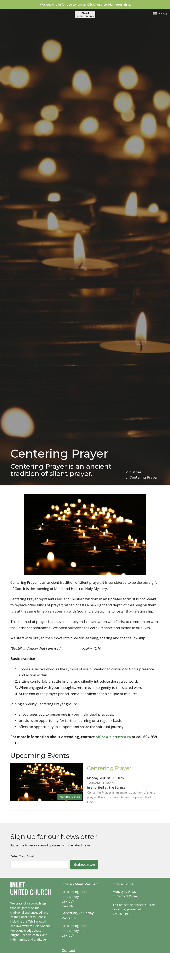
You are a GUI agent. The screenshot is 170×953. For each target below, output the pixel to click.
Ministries (133, 472)
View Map (68, 906)
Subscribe (84, 864)
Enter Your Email (22, 856)
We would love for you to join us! (85, 4)
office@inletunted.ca (113, 736)
